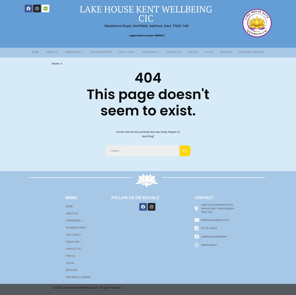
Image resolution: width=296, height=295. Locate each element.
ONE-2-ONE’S (127, 52)
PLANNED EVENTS (101, 52)
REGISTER (226, 52)
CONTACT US (173, 52)
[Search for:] (143, 150)
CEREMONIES (72, 52)
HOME (35, 52)
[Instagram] (37, 8)
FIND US (193, 52)
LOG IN (209, 52)
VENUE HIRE (149, 52)
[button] (74, 51)
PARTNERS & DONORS (252, 52)
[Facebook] (28, 8)
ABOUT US (52, 52)
